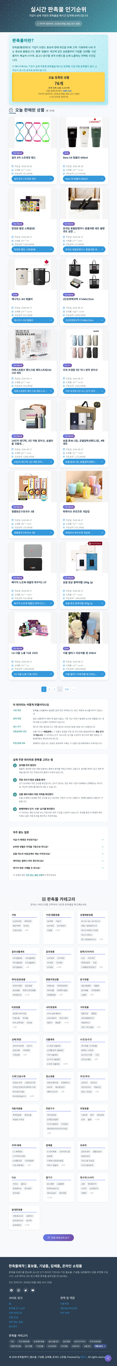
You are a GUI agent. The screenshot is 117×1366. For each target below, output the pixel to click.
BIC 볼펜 (50, 1183)
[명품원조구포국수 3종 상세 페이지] (33, 486)
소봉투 (83, 994)
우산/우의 (67, 365)
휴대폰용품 (17, 1209)
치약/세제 (16, 1145)
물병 (89, 1119)
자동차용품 (17, 1108)
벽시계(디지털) (18, 1091)
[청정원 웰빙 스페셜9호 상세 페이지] (33, 203)
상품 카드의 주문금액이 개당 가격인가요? (31, 853)
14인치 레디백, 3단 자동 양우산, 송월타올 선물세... (32, 442)
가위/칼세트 (51, 1115)
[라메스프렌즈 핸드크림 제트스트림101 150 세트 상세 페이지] (33, 345)
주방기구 (50, 1108)
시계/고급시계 (18, 1076)
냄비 (92, 1115)
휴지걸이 (28, 1188)
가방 (14, 915)
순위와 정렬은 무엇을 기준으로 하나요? (30, 846)
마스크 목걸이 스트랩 (89, 930)
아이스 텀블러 (52, 1165)
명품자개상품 (52, 979)
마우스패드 (63, 1018)
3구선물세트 (30, 958)
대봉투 (96, 985)
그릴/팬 (84, 1115)
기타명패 (26, 1050)
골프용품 (50, 951)
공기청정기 (61, 925)
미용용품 (16, 1007)
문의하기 (13, 1326)
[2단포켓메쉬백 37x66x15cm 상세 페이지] (84, 274)
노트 (83, 958)
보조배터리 (17, 1225)
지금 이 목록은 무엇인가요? (25, 839)
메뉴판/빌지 (60, 1087)
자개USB (50, 985)
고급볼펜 (60, 1183)
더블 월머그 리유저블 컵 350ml (79, 653)
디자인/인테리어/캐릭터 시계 (24, 1087)
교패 (83, 1183)
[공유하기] (108, 1358)
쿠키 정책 (64, 1312)
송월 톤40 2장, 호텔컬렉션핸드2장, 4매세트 (83, 442)
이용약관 (64, 1303)
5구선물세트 (30, 962)
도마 (83, 1119)
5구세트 (50, 967)
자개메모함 (51, 994)
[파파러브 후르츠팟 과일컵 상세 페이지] (84, 486)
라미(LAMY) (51, 1193)
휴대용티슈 (17, 1188)
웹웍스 (83, 1357)
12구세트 (50, 958)
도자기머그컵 (64, 1151)
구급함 (49, 930)
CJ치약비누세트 (19, 1156)
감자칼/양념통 (52, 1119)
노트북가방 (17, 921)
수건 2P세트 (86, 1059)
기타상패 (16, 1054)
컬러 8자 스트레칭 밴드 (24, 157)
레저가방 (28, 921)
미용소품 (16, 1018)
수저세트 (64, 1124)
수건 (97, 1054)
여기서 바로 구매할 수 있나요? (26, 867)
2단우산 (84, 1082)
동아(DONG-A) (53, 1188)
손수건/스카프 (86, 1054)
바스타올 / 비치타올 (89, 1045)
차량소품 (28, 1115)
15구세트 (60, 958)
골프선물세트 (18, 951)
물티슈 (23, 1183)
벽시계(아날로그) (19, 1096)
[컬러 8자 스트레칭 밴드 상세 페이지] (33, 132)
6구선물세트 (17, 967)
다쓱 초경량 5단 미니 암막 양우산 (80, 370)
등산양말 (28, 985)
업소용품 (50, 1076)
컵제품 (66, 153)
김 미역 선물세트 (53, 1059)
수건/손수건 (86, 1039)
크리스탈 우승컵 (87, 1160)
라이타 (49, 1087)
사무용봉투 (95, 990)
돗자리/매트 (17, 985)
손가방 (26, 925)
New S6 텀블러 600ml (75, 157)
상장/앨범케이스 (87, 1018)
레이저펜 (62, 1193)
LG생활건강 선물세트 (55, 1050)
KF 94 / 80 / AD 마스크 (90, 921)
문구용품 (84, 979)
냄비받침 (100, 1115)
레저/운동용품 (18, 979)
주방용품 (84, 1108)
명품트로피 (97, 1151)
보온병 (49, 1156)
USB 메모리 (51, 1018)
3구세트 (50, 962)
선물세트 (50, 1039)
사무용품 (84, 1007)
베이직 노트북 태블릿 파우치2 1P (29, 582)
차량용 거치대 (18, 1119)
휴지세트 (16, 1193)
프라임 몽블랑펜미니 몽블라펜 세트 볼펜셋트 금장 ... (84, 230)
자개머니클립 (62, 990)
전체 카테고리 (15, 1312)
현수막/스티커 (87, 1177)
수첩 (94, 962)
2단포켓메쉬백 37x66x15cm (78, 299)
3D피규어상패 (18, 1045)
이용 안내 (13, 1317)
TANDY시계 (17, 1082)
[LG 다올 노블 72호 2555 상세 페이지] (33, 628)
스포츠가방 (17, 930)
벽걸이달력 (85, 962)
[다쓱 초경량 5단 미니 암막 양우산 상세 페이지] (84, 345)
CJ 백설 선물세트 (54, 1045)
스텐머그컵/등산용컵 (55, 1160)
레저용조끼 (17, 994)
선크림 (29, 1022)
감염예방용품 (86, 915)
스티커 (83, 1188)
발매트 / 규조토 (87, 1050)
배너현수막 (92, 1183)
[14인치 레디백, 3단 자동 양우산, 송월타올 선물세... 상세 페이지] (33, 415)
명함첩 (93, 1013)
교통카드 (29, 1216)
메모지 (49, 1022)
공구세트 (50, 925)
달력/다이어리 (87, 951)
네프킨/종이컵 (52, 1082)
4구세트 (59, 962)
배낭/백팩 (16, 925)
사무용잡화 (51, 1007)
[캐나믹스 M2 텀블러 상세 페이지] (33, 274)
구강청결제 (29, 1160)
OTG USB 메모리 (54, 1013)
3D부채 (50, 921)
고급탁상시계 (30, 1082)
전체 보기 (99, 1346)
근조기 (29, 1045)
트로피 (83, 1145)
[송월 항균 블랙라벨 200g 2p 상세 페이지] (84, 557)
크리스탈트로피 (87, 1165)
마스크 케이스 (86, 934)
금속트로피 (85, 1151)
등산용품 (16, 990)
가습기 (58, 921)
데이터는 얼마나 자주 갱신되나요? (28, 860)
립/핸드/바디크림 (19, 1013)
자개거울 (50, 990)
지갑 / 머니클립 (87, 1027)
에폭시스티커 (52, 1091)
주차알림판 (17, 1115)
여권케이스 (85, 1022)
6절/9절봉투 (86, 985)
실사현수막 (94, 1188)
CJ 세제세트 (17, 1151)
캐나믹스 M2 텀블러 (22, 299)
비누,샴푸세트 (18, 1022)
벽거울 (25, 1018)
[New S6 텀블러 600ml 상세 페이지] (84, 132)
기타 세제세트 (18, 1165)
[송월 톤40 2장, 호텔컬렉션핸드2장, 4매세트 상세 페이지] (84, 415)
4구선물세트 (17, 962)
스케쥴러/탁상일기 (88, 967)
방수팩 (28, 1220)
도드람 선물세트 (53, 1064)
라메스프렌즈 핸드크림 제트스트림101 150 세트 (32, 371)
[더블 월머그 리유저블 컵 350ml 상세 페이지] (84, 628)
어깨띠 (83, 1193)
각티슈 (15, 1183)
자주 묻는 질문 (16, 1322)
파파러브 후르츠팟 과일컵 (76, 511)
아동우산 (97, 1087)
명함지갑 (84, 1013)
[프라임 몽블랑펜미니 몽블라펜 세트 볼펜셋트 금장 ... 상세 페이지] (84, 203)
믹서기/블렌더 (52, 1124)
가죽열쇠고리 (18, 1216)
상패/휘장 (16, 1039)
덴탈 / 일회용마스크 (89, 925)
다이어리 (91, 958)
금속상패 (16, 1050)
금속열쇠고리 (18, 1220)
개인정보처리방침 (68, 1308)
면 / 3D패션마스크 (88, 939)
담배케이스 (65, 1082)
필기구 (49, 1177)
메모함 (57, 1022)
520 (67, 689)
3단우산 (94, 1082)
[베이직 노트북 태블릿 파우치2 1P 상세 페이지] (33, 557)
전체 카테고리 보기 (60, 1237)
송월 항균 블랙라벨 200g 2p (78, 582)
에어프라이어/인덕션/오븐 (57, 1128)
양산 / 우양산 (86, 1091)
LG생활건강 (17, 1160)
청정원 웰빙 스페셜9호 (23, 228)
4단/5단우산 (86, 1087)
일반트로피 (85, 1156)
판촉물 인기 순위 (17, 1308)
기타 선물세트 (52, 1054)
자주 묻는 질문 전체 (34, 874)
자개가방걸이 (62, 985)
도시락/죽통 (51, 1151)
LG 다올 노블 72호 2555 (25, 653)
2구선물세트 (17, 958)
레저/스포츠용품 (29, 990)
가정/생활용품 (17, 153)
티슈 (14, 1177)
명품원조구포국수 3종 (23, 511)
